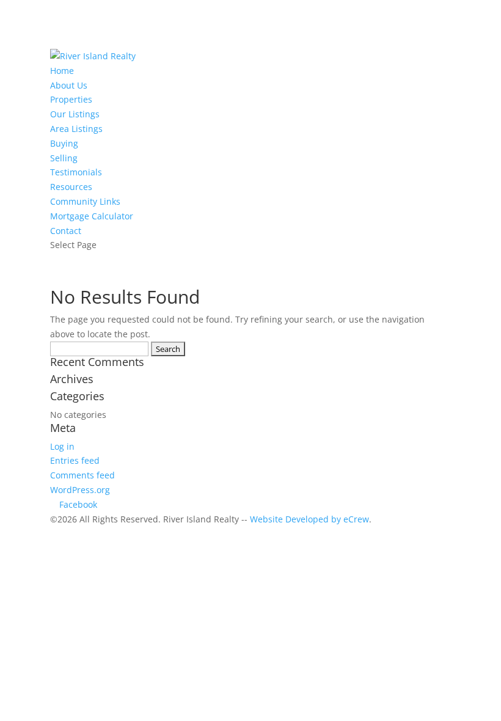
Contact (65, 230)
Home (62, 70)
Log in (62, 446)
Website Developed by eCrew (309, 519)
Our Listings (75, 114)
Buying (64, 143)
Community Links (85, 201)
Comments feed (82, 475)
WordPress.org (80, 490)
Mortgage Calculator (91, 216)
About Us (68, 85)
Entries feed (75, 460)
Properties (71, 99)
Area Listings (76, 128)
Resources (71, 186)
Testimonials (76, 172)
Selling (64, 158)
